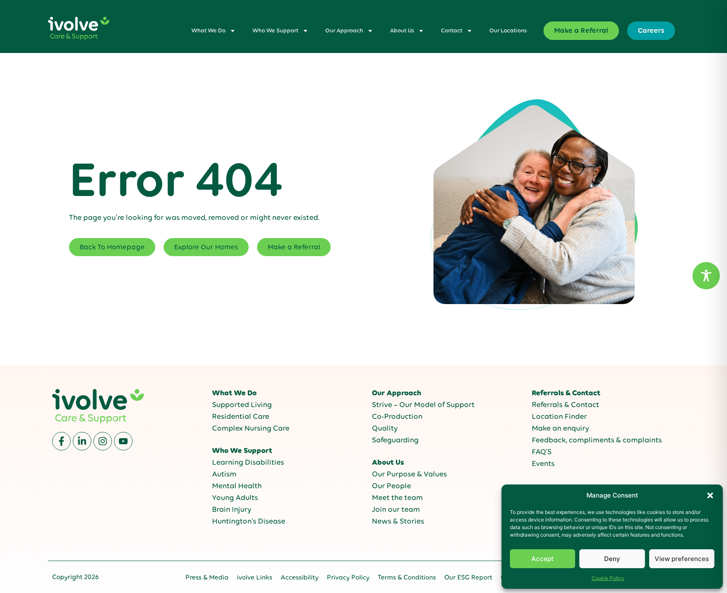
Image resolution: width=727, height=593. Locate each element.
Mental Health (237, 485)
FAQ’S (542, 451)
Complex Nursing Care (250, 428)
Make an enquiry (560, 428)
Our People (391, 485)
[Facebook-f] (61, 441)
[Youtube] (123, 441)
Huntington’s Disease (248, 521)
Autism (224, 474)
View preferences (682, 559)
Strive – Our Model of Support (423, 404)
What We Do (208, 30)
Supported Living (242, 404)
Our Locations (508, 30)
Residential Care (240, 416)
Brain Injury (231, 509)
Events (543, 463)
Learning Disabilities (248, 462)
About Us (402, 30)
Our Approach (344, 30)
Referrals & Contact (565, 404)
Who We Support (275, 30)
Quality (385, 428)
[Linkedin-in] (82, 441)
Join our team (396, 509)
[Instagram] (102, 441)
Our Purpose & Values (409, 474)
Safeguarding (395, 440)
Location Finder (559, 416)
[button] (710, 495)
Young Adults (235, 497)
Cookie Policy (608, 578)
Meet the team (397, 497)
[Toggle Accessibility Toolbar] (706, 275)
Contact (451, 30)
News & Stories (398, 521)
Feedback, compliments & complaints (597, 440)
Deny (612, 559)
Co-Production (397, 416)
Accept (542, 559)
